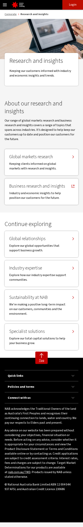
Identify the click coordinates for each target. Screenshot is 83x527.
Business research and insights (37, 186)
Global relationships (27, 239)
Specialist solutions (27, 331)
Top (41, 360)
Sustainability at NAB (28, 297)
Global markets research (31, 157)
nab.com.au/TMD (19, 472)
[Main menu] (5, 5)
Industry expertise (25, 268)
